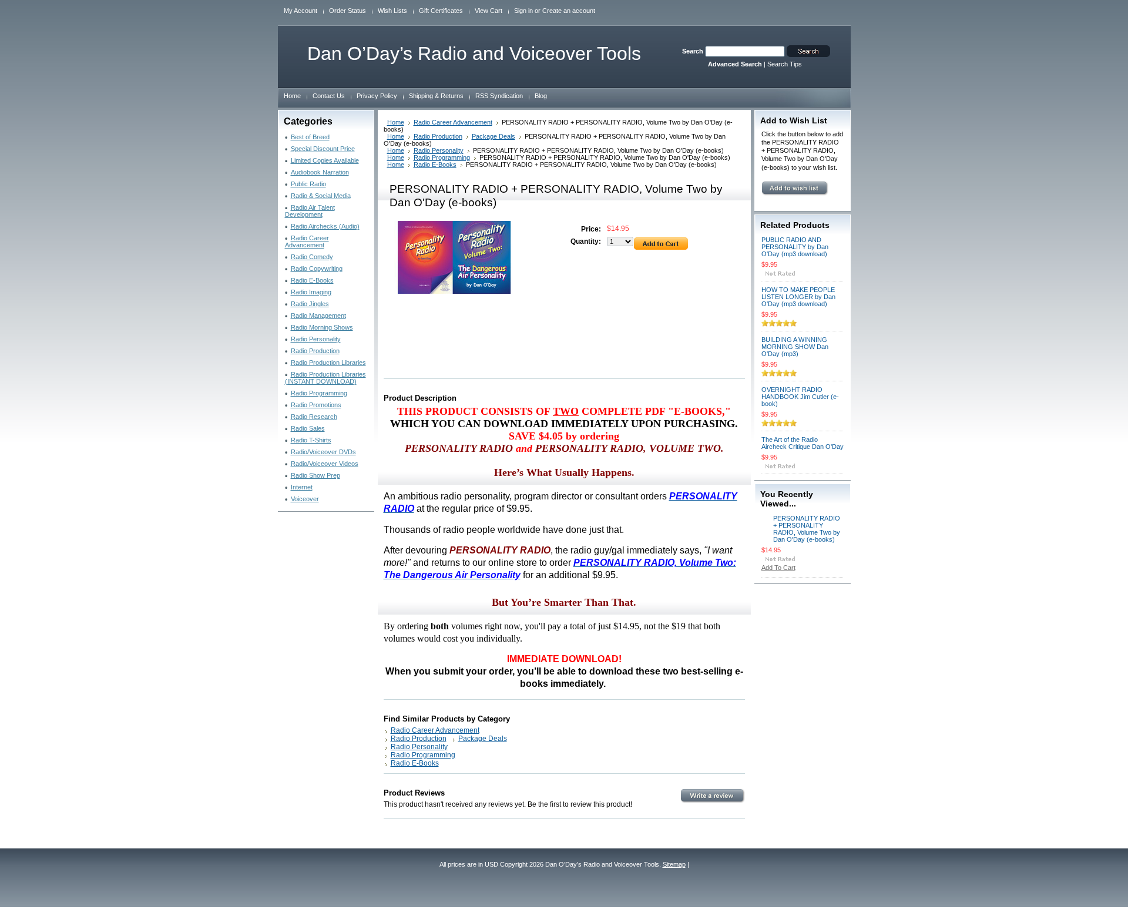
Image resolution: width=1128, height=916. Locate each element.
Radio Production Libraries (328, 362)
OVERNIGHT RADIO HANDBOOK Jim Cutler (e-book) (800, 396)
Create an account (568, 10)
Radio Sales (308, 428)
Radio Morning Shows (322, 327)
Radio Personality (316, 339)
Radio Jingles (310, 303)
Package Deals (493, 136)
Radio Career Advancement (307, 241)
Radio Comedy (312, 256)
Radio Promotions (316, 404)
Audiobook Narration (320, 172)
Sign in (523, 10)
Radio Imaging (311, 292)
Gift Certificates (441, 10)
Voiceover (305, 498)
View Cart (488, 10)
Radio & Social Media (321, 195)
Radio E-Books (312, 280)
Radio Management (318, 315)
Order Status (347, 10)
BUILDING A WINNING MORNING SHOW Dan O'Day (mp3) (794, 346)
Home (395, 122)
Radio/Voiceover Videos (324, 463)
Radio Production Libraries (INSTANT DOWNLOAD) (325, 378)
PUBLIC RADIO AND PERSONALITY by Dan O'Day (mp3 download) (794, 246)
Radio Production (315, 350)
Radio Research (314, 416)
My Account (300, 10)
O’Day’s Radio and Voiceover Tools (474, 53)
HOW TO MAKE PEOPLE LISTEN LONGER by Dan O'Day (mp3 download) (798, 296)
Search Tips (784, 64)
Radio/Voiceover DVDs (323, 451)
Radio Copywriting (317, 268)
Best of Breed (310, 136)
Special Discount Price (323, 148)
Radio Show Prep (315, 475)
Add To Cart (778, 567)
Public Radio (308, 183)
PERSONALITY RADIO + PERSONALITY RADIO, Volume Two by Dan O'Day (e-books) (806, 529)
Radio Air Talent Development (310, 211)
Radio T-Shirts (311, 440)
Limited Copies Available (325, 160)
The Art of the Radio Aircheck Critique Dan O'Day (802, 443)
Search (692, 51)
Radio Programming (319, 393)
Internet (302, 487)
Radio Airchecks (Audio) (325, 226)
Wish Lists (392, 10)
